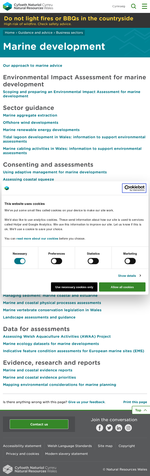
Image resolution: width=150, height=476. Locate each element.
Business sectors (69, 32)
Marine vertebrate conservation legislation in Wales (52, 310)
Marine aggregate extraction (30, 115)
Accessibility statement (22, 446)
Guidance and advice (35, 32)
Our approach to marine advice (32, 65)
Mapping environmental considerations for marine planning (59, 384)
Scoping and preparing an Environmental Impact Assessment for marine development (71, 94)
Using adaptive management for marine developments (55, 172)
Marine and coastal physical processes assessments (52, 302)
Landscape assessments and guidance (39, 317)
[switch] (56, 261)
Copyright (127, 446)
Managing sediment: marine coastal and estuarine (50, 295)
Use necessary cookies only (74, 287)
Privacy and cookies (22, 454)
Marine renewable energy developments (41, 130)
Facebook (99, 427)
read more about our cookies (37, 238)
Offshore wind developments (30, 122)
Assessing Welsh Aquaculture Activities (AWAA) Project (57, 336)
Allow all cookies (122, 287)
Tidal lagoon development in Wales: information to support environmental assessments (74, 139)
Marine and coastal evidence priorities (39, 377)
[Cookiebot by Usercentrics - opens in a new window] (134, 188)
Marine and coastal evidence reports (37, 370)
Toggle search (133, 6)
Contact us (39, 424)
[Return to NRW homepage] (28, 6)
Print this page (135, 402)
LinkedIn (118, 427)
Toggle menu (144, 6)
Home (10, 32)
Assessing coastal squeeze (28, 179)
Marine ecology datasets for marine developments (51, 343)
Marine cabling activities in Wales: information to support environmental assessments (72, 150)
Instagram (128, 427)
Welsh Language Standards (69, 446)
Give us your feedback (86, 402)
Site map (105, 446)
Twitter (109, 427)
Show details (127, 275)
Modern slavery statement (66, 454)
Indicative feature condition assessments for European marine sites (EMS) (73, 351)
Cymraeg (118, 6)
